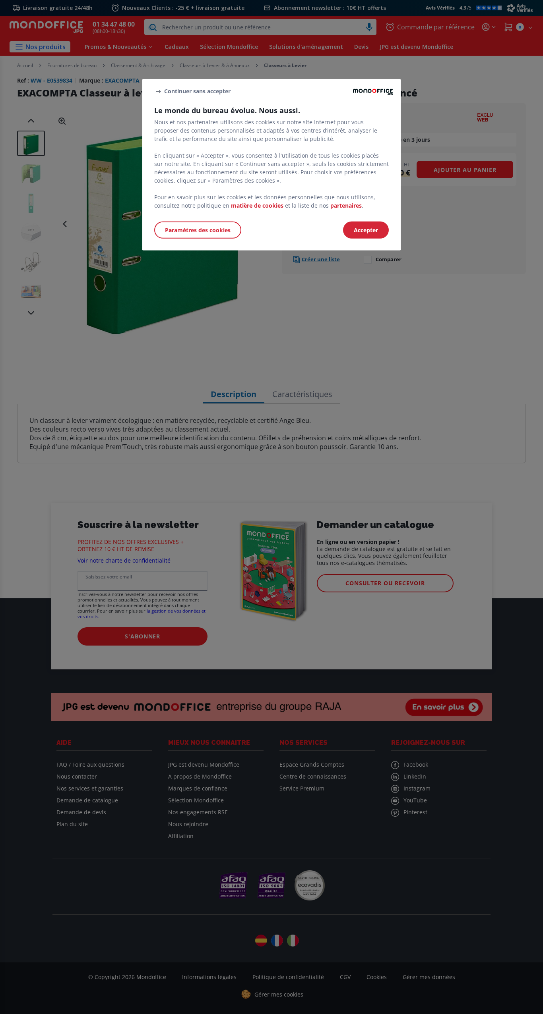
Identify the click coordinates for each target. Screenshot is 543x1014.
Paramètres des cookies (198, 230)
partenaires (346, 205)
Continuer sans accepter (197, 91)
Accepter (366, 230)
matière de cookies (257, 205)
